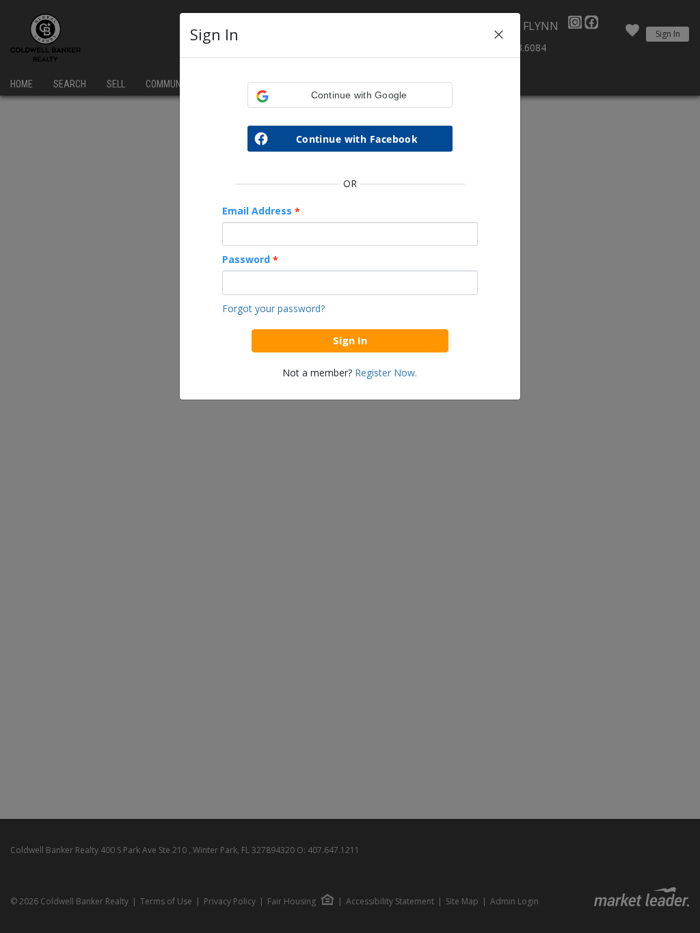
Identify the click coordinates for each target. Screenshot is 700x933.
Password (250, 259)
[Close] (499, 35)
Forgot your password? (273, 308)
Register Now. (386, 372)
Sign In (350, 340)
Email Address (261, 211)
